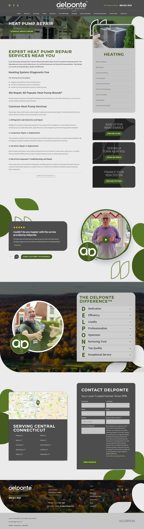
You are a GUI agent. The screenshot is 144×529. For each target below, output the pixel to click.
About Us (93, 493)
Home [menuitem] (19, 13)
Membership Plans (95, 496)
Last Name (109, 401)
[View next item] (16, 256)
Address (83, 417)
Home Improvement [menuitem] (100, 13)
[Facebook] (14, 5)
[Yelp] (18, 5)
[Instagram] (10, 5)
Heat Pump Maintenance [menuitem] (103, 89)
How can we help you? (88, 426)
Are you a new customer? (113, 417)
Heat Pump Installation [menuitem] (103, 84)
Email (107, 409)
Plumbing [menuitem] (36, 13)
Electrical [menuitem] (52, 13)
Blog (91, 503)
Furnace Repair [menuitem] (100, 78)
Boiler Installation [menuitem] (101, 62)
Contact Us (93, 506)
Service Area (93, 500)
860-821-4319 (126, 5)
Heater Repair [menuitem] (100, 100)
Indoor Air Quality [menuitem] (85, 13)
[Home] (72, 5)
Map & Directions (53, 495)
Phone (83, 409)
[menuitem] (11, 525)
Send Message (90, 462)
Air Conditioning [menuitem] (63, 13)
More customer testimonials (36, 256)
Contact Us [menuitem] (123, 13)
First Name (84, 401)
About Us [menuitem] (27, 13)
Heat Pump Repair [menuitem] (101, 95)
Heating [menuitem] (74, 13)
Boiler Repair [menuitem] (100, 67)
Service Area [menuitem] (113, 13)
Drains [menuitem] (44, 13)
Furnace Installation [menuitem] (102, 73)
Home (92, 490)
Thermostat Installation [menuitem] (103, 106)
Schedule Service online (22, 31)
